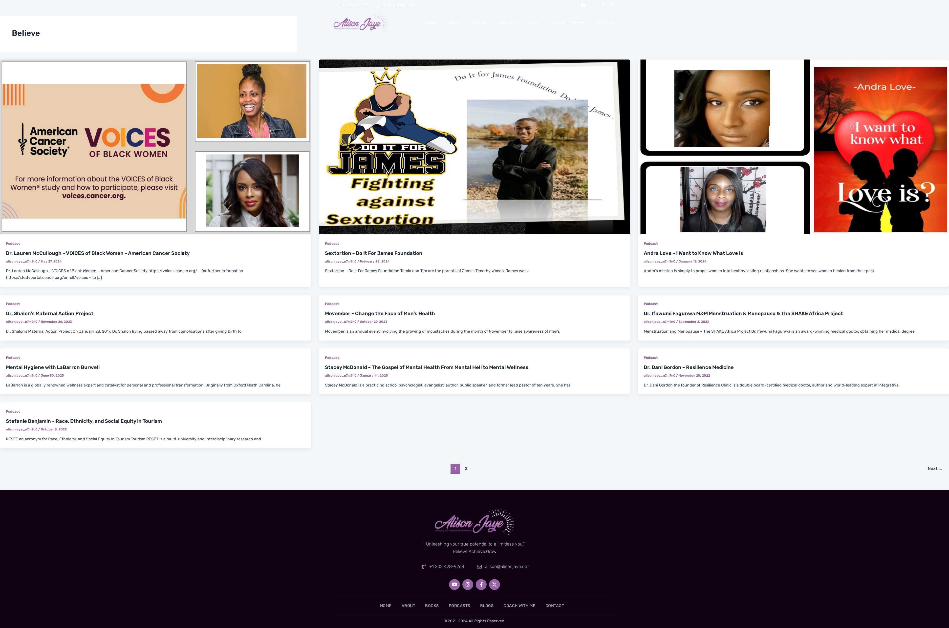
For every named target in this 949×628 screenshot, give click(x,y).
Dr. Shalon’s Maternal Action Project (49, 313)
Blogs (535, 22)
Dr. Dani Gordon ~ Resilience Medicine (689, 367)
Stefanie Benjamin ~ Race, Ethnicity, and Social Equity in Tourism (84, 421)
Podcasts (507, 22)
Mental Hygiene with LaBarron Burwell (53, 367)
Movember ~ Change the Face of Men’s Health (380, 313)
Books (479, 22)
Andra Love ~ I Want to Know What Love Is (693, 253)
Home (431, 22)
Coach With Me (569, 22)
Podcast (13, 244)
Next (935, 468)
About (454, 22)
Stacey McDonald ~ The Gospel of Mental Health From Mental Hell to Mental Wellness (426, 367)
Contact (605, 22)
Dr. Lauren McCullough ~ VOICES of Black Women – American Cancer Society (98, 253)
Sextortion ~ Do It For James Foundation (373, 253)
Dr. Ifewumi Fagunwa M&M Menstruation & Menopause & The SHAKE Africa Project (743, 313)
